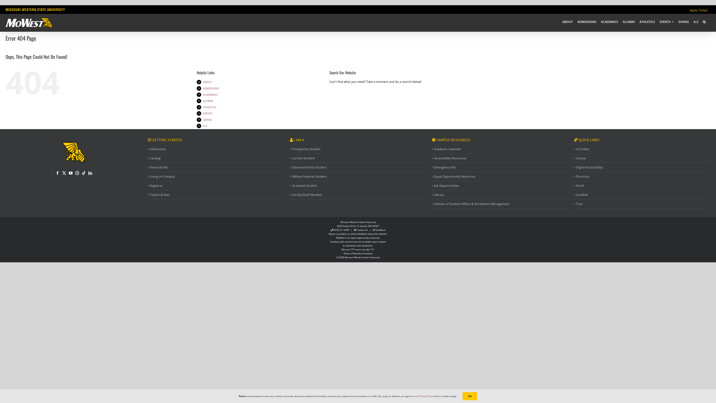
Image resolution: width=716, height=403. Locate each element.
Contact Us (362, 230)
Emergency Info (445, 167)
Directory (582, 176)
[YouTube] (71, 173)
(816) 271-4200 (341, 230)
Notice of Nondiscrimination (358, 253)
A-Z (205, 126)
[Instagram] (77, 173)
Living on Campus (162, 176)
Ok (470, 396)
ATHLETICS (209, 107)
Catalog (155, 158)
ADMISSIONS (211, 88)
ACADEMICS (210, 94)
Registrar (156, 186)
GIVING (207, 119)
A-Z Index (582, 149)
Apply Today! (699, 10)
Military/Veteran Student (309, 176)
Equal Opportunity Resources (454, 176)
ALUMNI (208, 101)
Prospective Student (306, 149)
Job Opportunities (446, 186)
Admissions (158, 149)
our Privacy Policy (423, 396)
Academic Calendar (447, 149)
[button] (704, 21)
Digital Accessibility (589, 167)
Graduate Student (304, 186)
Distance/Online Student (309, 167)
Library (439, 195)
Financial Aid (158, 167)
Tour (579, 204)
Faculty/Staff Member (307, 195)
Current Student (303, 158)
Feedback (380, 230)
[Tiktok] (84, 173)
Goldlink (582, 195)
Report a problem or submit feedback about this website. (358, 233)
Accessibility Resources (450, 158)
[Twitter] (64, 173)
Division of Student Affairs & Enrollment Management (471, 204)
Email (580, 186)
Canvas (581, 158)
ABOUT (207, 82)
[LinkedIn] (90, 173)
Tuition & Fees (160, 195)
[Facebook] (57, 173)
